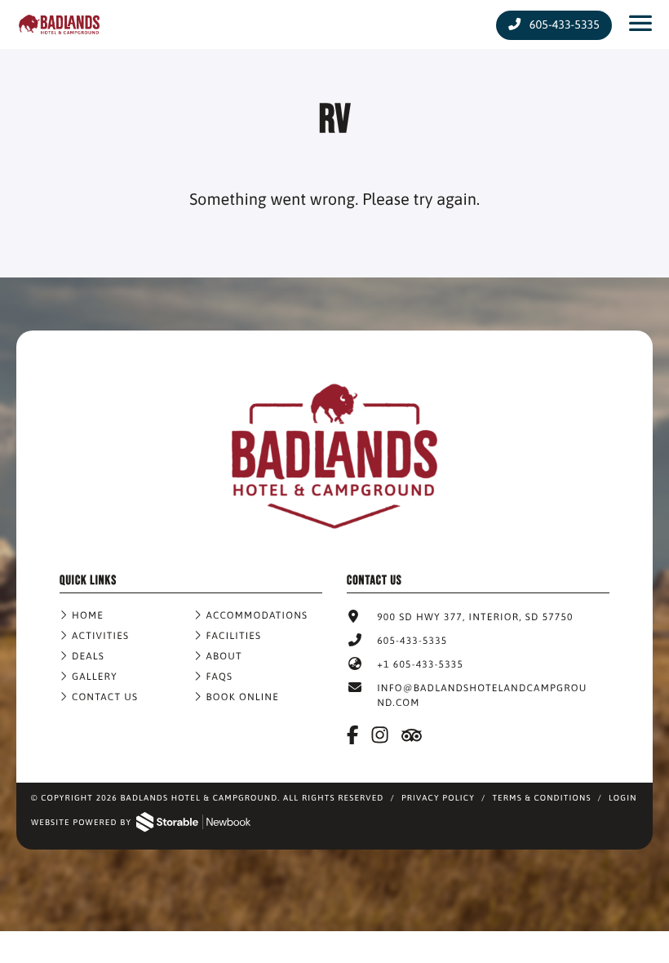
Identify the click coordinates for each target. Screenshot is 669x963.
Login (623, 798)
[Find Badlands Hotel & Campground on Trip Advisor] (413, 735)
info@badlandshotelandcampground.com (482, 695)
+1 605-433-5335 (420, 664)
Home (88, 615)
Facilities (234, 635)
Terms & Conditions (541, 798)
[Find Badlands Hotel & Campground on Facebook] (353, 735)
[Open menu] (641, 24)
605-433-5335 (563, 25)
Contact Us (105, 697)
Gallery (94, 676)
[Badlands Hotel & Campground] (334, 542)
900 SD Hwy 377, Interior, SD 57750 (475, 617)
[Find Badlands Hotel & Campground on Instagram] (380, 735)
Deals (88, 656)
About (224, 656)
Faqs (219, 676)
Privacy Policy (438, 798)
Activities (100, 635)
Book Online (242, 697)
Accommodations (257, 615)
